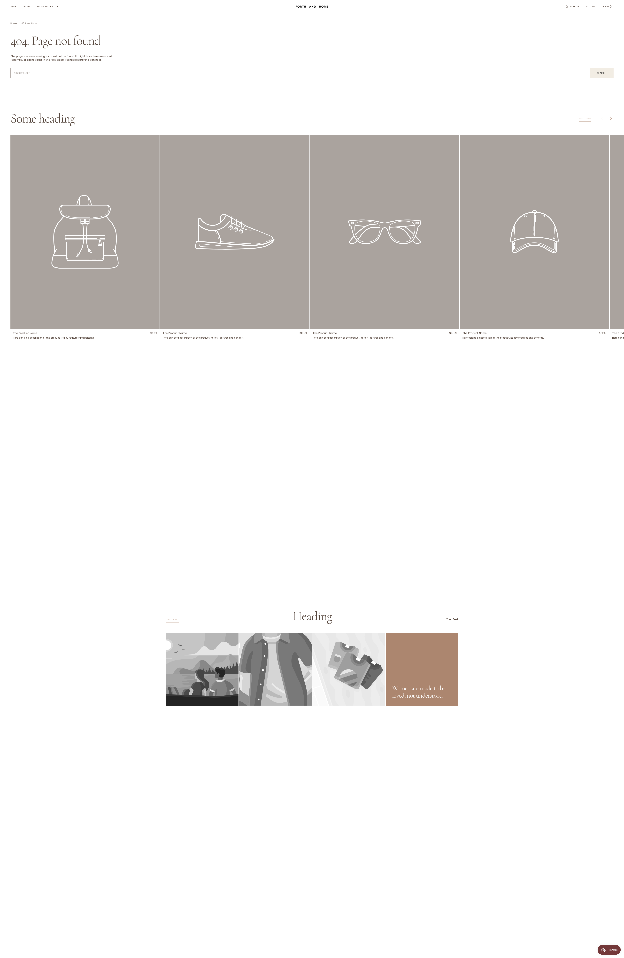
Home (13, 23)
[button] (572, 6)
